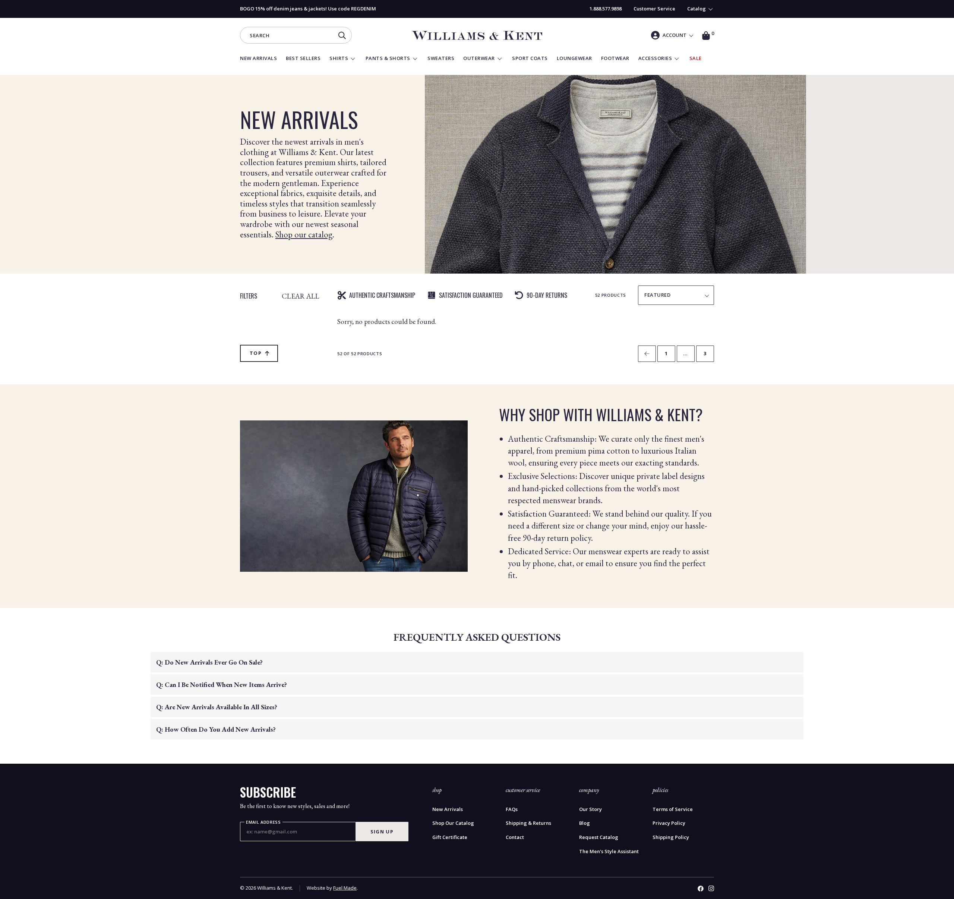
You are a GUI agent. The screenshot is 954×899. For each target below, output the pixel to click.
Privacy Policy (669, 823)
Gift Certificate (449, 837)
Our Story (590, 809)
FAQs (512, 809)
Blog (584, 823)
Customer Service (654, 8)
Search (259, 36)
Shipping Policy (671, 837)
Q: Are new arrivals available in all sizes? (216, 707)
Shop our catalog (303, 234)
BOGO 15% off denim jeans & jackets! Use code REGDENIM (308, 8)
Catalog (696, 9)
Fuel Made (345, 887)
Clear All (300, 295)
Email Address (263, 822)
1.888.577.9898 (606, 8)
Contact (515, 837)
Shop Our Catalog (453, 823)
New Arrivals (447, 809)
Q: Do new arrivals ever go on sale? (209, 662)
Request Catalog (598, 837)
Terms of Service (673, 809)
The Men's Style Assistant (609, 851)
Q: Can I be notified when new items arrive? (221, 684)
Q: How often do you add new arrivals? (216, 729)
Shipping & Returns (528, 823)
